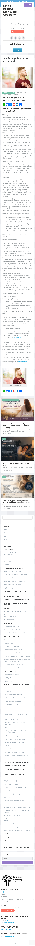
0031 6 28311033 (18, 31)
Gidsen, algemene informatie (14, 701)
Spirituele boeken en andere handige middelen (16, 604)
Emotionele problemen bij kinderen (13, 664)
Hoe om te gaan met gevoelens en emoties (13, 99)
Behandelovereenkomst (7, 936)
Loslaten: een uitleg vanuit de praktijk (14, 800)
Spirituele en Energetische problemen (16, 684)
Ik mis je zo (7, 797)
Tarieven (7, 608)
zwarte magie (17, 337)
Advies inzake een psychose (13, 736)
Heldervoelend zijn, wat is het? (12, 626)
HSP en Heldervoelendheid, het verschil (14, 633)
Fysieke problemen (10, 671)
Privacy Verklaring (9, 619)
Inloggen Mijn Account (11, 596)
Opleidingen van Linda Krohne (14, 568)
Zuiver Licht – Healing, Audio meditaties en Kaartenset (17, 592)
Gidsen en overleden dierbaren (13, 694)
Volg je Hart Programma (10, 588)
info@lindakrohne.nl (6, 892)
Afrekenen (6, 564)
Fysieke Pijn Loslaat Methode (12, 681)
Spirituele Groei (9, 623)
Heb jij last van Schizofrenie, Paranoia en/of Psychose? (17, 723)
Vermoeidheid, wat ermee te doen (13, 824)
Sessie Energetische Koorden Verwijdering (16, 755)
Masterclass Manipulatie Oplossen (13, 584)
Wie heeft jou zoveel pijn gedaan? (13, 827)
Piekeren (6, 529)
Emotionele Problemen (9, 92)
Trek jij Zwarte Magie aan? (11, 784)
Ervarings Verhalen (10, 844)
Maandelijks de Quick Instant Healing (16, 847)
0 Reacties (15, 94)
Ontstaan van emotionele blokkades (13, 649)
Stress (5, 536)
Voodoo (6, 759)
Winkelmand (7, 561)
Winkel (6, 558)
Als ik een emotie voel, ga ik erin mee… (14, 815)
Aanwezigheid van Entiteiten (12, 708)
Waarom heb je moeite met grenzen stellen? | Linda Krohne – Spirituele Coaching (16, 426)
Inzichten (7, 526)
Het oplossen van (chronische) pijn (13, 794)
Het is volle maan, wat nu (10, 804)
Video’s (6, 833)
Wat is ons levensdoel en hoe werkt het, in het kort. (17, 830)
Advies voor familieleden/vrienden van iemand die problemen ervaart (17, 553)
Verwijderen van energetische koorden (15, 752)
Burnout (6, 539)
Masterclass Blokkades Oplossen (12, 571)
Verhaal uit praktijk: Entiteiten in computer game (17, 807)
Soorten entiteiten (9, 691)
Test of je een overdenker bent (14, 765)
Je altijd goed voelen (9, 678)
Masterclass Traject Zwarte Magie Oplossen (15, 581)
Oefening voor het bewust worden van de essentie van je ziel (17, 811)
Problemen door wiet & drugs (14, 774)
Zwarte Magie (7, 745)
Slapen (5, 533)
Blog (3, 400)
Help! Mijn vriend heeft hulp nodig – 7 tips (15, 787)
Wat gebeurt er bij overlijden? (14, 704)
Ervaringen (7, 546)
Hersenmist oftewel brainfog (11, 674)
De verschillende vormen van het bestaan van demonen (16, 715)
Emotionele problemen (11, 636)
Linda (5, 542)
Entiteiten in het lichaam (11, 719)
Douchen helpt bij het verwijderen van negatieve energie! (16, 819)
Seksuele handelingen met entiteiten (14, 742)
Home (5, 523)
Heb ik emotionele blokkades (11, 646)
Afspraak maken (9, 549)
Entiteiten (6, 688)
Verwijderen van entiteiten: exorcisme (14, 739)
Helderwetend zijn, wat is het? (12, 630)
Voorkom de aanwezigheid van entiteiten (14, 770)
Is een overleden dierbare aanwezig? (16, 698)
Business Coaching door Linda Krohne (16, 599)
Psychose (7, 727)
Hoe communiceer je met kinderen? (14, 668)
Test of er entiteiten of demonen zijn (16, 762)
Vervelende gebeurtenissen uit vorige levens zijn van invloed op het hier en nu (17, 660)
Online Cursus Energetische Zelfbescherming (16, 574)
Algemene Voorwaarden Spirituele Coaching (16, 611)
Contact (7, 837)
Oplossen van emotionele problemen (14, 653)
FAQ (5, 840)
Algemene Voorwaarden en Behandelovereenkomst (11, 615)
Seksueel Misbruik (8, 790)
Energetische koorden (10, 749)
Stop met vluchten (9, 643)
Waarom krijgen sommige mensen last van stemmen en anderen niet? (16, 502)
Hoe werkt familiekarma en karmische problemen (17, 656)
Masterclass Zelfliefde (10, 578)
